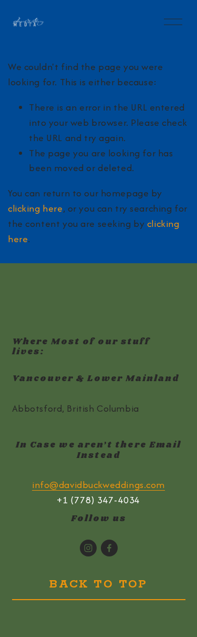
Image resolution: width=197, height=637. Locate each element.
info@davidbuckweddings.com (98, 484)
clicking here (35, 208)
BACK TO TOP (98, 584)
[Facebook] (109, 548)
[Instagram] (88, 548)
